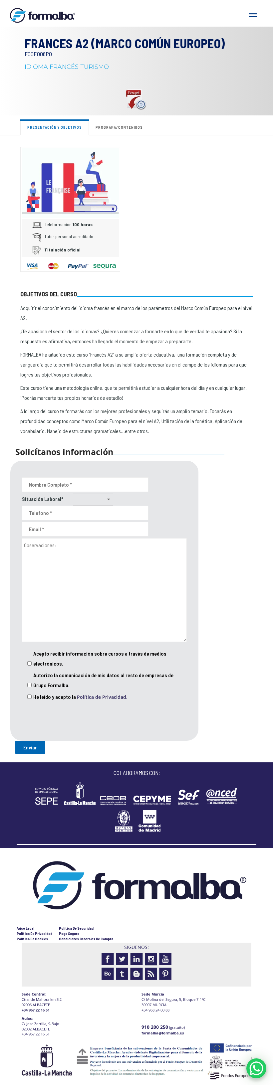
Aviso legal (25, 928)
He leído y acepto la (80, 697)
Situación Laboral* (42, 499)
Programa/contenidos (119, 127)
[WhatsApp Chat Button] (256, 1068)
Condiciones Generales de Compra (86, 939)
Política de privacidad (34, 933)
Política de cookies (32, 939)
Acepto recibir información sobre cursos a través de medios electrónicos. (99, 658)
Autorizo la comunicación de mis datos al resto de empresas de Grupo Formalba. (103, 680)
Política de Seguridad (76, 928)
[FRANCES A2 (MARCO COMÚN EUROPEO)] (70, 182)
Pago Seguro (69, 933)
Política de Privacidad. (102, 697)
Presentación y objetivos (54, 127)
